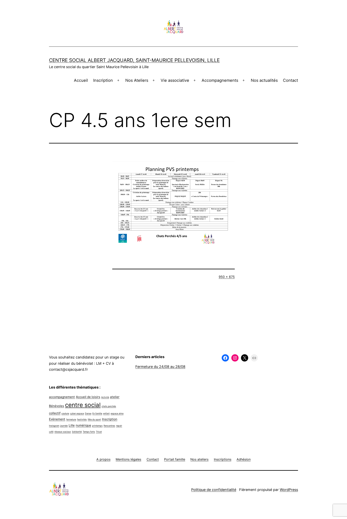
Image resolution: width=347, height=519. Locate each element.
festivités (82, 419)
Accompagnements (220, 80)
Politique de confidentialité (213, 490)
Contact (290, 80)
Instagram (54, 425)
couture (65, 413)
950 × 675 (227, 277)
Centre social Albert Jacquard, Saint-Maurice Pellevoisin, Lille (134, 60)
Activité (105, 397)
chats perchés (109, 406)
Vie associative (175, 80)
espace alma (117, 413)
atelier (114, 397)
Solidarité (77, 431)
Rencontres (109, 425)
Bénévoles (56, 406)
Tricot (99, 431)
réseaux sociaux (62, 431)
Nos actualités (264, 80)
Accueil (81, 80)
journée (64, 425)
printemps (97, 425)
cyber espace (77, 413)
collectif (54, 413)
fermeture (71, 419)
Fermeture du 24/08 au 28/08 (160, 367)
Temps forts (89, 431)
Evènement (57, 419)
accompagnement (62, 397)
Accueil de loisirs (88, 397)
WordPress (289, 490)
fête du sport (94, 419)
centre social (83, 404)
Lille (72, 425)
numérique (83, 425)
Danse (88, 413)
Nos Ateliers (136, 80)
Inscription (103, 80)
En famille (97, 413)
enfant (106, 413)
